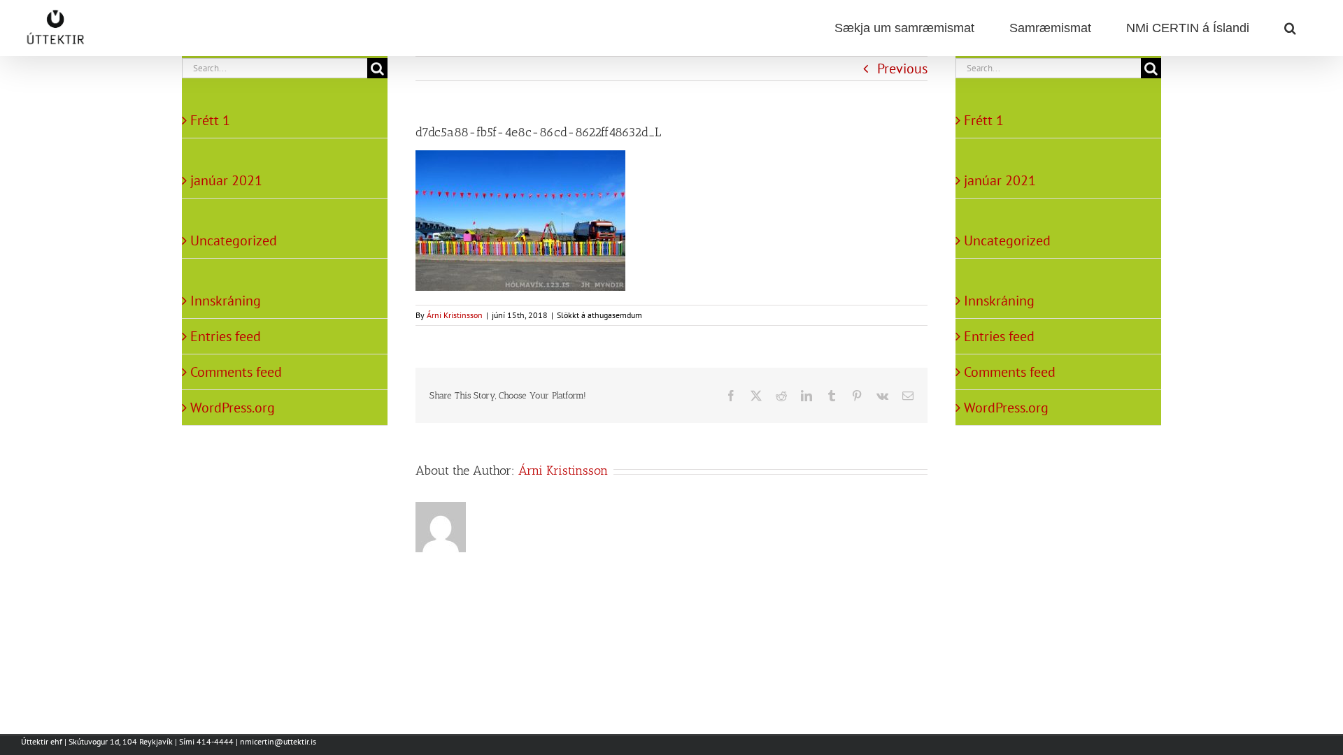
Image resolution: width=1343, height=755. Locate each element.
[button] (1290, 28)
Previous (902, 68)
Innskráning (225, 301)
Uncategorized (233, 240)
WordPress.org (232, 407)
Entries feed (225, 336)
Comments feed (236, 372)
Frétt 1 (210, 120)
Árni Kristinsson (455, 315)
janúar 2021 (226, 180)
